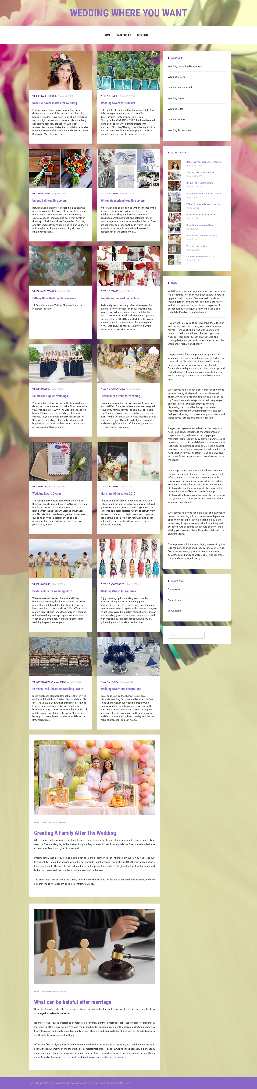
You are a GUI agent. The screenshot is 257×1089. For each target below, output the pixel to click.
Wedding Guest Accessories (118, 591)
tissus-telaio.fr (175, 610)
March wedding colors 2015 (118, 493)
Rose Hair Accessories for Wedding (54, 103)
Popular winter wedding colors (120, 298)
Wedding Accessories (44, 96)
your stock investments (180, 502)
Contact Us (117, 1082)
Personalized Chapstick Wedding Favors (57, 689)
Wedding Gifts (175, 108)
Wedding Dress (176, 98)
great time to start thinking (186, 294)
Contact (142, 35)
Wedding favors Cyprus (46, 493)
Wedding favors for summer (118, 103)
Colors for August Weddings (50, 396)
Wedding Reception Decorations (50, 682)
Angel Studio (174, 600)
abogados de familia (48, 1013)
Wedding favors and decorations (121, 689)
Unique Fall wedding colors (49, 200)
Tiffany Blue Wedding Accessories (54, 298)
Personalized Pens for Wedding (120, 396)
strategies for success (197, 393)
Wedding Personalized (113, 389)
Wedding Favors (109, 96)
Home (106, 35)
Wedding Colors (41, 193)
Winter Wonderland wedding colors (123, 200)
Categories (123, 35)
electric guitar (217, 544)
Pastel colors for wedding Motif (52, 591)
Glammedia (174, 589)
